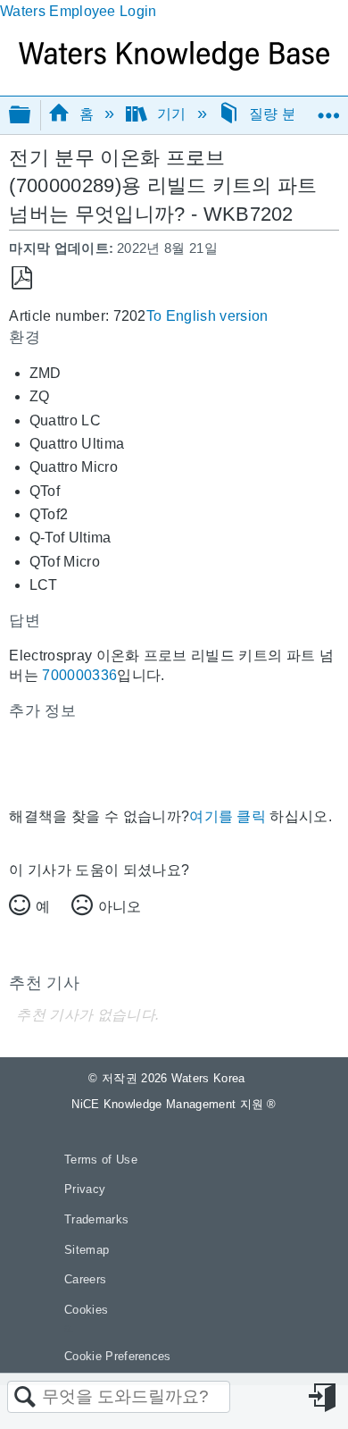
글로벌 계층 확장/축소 (31, 116)
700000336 (79, 675)
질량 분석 (280, 114)
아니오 (119, 906)
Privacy (84, 1189)
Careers (85, 1279)
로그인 (324, 1398)
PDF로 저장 (22, 278)
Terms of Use (100, 1159)
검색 (25, 1398)
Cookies (86, 1309)
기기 (171, 114)
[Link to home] (174, 65)
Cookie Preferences (117, 1356)
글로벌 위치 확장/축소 (328, 109)
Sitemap (86, 1250)
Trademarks (96, 1219)
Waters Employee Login (78, 11)
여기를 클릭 (227, 816)
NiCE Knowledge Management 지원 (174, 1104)
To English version (207, 316)
